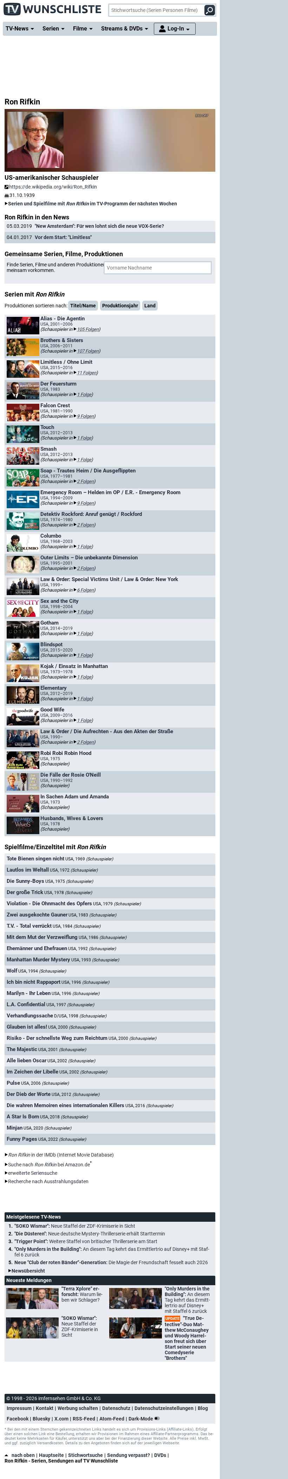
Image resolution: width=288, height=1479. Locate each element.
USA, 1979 (117, 903)
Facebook (17, 1419)
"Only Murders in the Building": (111, 1252)
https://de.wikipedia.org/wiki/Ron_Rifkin (53, 187)
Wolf (12, 971)
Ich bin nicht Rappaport (33, 982)
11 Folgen (86, 372)
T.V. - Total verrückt (29, 926)
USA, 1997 (70, 1004)
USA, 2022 (62, 1139)
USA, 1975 (69, 881)
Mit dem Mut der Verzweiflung (42, 937)
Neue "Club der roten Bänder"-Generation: (111, 1262)
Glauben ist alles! (27, 1027)
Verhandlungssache (30, 1016)
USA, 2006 (45, 1083)
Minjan (14, 1128)
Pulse (13, 1083)
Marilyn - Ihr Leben (29, 993)
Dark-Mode (141, 1419)
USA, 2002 (71, 1060)
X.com (61, 1419)
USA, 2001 (62, 1049)
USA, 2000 (72, 1027)
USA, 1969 (89, 859)
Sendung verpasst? (128, 1455)
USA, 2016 (149, 1105)
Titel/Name (83, 305)
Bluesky (41, 1419)
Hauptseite (51, 1455)
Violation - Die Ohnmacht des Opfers (49, 903)
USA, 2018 (64, 1117)
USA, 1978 (68, 892)
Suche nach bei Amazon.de (49, 1164)
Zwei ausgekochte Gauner (37, 915)
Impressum (19, 1408)
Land (150, 305)
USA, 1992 (92, 948)
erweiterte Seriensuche (32, 1173)
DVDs (160, 1455)
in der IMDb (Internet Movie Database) (61, 1155)
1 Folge (84, 394)
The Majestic (22, 1049)
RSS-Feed (84, 1419)
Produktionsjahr (120, 305)
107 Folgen (88, 351)
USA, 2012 (75, 1094)
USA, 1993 (95, 959)
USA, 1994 (42, 971)
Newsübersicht (28, 1271)
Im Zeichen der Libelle (32, 1072)
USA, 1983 (92, 915)
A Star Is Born (23, 1116)
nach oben (23, 1455)
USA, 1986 (102, 937)
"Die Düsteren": (89, 1233)
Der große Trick (25, 892)
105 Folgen (88, 329)
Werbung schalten (78, 1408)
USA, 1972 (74, 870)
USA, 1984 (76, 926)
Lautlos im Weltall (28, 870)
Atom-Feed (111, 1419)
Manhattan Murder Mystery (38, 959)
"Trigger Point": (85, 1241)
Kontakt (44, 1408)
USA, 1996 (85, 982)
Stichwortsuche (85, 1455)
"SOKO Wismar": (74, 1226)
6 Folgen (85, 590)
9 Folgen (85, 416)
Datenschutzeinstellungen (164, 1408)
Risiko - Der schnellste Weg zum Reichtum (57, 1038)
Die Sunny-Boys (25, 881)
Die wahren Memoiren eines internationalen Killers (65, 1105)
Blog (203, 1408)
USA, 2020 (47, 1128)
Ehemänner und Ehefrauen (37, 948)
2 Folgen (85, 481)
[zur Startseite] (52, 7)
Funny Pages (22, 1139)
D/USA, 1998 (80, 1016)
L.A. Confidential (26, 1004)
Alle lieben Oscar (26, 1060)
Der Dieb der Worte (29, 1094)
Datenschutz (116, 1408)
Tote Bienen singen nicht (35, 859)
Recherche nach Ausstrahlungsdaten (48, 1181)
